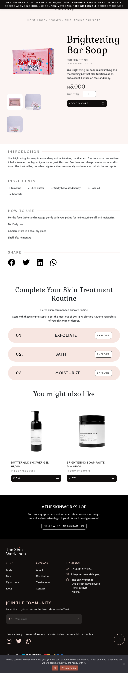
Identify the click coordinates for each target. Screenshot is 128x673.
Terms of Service (35, 634)
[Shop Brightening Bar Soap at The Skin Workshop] (12, 262)
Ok (55, 668)
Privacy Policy (14, 634)
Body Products (81, 63)
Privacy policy (69, 668)
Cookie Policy (56, 634)
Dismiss (117, 6)
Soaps (56, 20)
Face (8, 576)
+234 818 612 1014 (81, 569)
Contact (40, 588)
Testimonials (43, 582)
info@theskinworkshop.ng (85, 574)
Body (43, 20)
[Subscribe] (77, 619)
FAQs (9, 588)
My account (12, 582)
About (39, 570)
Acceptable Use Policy (80, 634)
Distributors (42, 576)
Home (32, 20)
